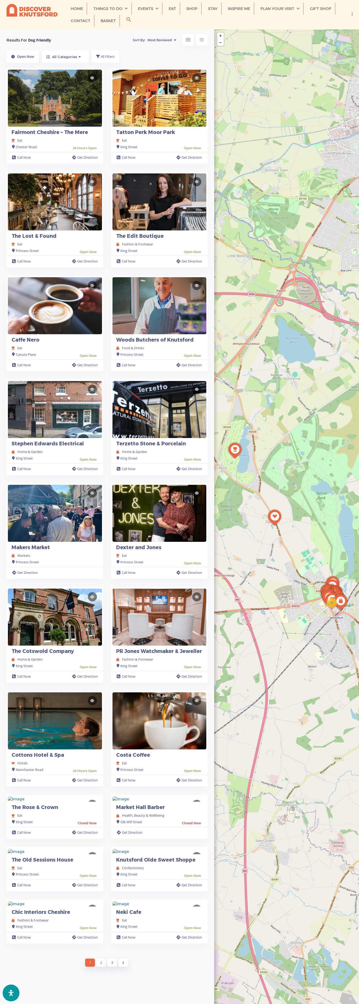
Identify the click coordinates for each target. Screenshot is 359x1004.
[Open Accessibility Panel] (11, 993)
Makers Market (31, 547)
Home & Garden (30, 451)
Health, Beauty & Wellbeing (143, 815)
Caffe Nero (25, 340)
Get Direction (87, 157)
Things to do (107, 8)
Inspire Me (239, 8)
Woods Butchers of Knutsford (155, 340)
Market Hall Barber (140, 807)
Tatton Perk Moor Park (145, 132)
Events (145, 8)
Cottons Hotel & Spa (38, 755)
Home (77, 8)
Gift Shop (320, 8)
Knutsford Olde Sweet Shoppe (156, 860)
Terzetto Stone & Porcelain (151, 444)
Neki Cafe (128, 912)
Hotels (22, 763)
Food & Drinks (133, 348)
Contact (80, 20)
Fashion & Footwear (137, 244)
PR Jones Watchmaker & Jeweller (159, 651)
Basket (108, 20)
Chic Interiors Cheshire (41, 912)
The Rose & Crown (35, 807)
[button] (128, 20)
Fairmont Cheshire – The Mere (50, 132)
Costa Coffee (133, 755)
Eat (172, 8)
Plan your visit (277, 8)
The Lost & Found (34, 236)
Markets (23, 555)
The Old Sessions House (42, 860)
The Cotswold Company (43, 651)
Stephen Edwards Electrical (48, 444)
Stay (213, 8)
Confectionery (133, 868)
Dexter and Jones (138, 547)
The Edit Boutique (140, 236)
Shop (192, 8)
